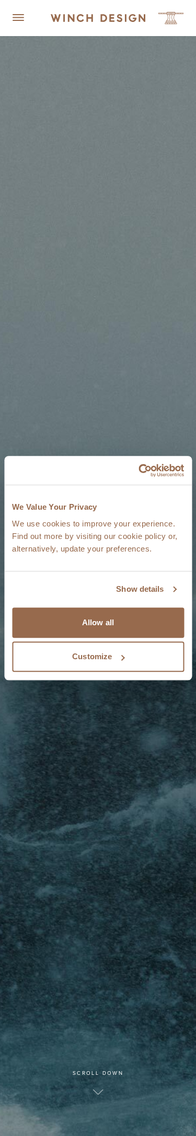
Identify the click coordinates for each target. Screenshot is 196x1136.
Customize (92, 656)
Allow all (98, 622)
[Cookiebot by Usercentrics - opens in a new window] (139, 470)
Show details (140, 588)
